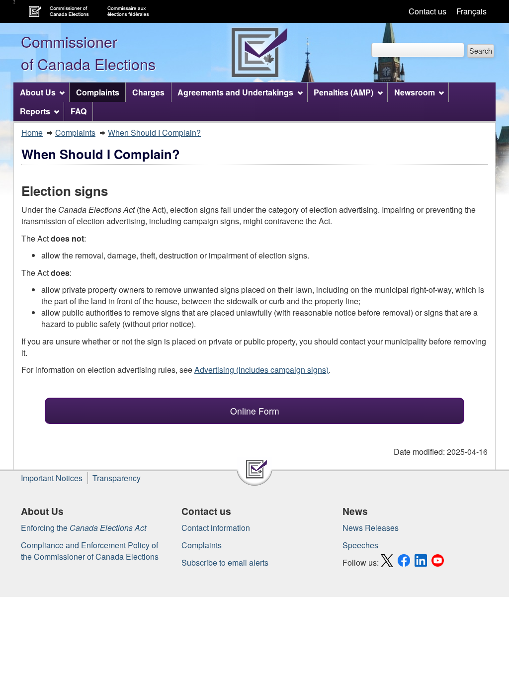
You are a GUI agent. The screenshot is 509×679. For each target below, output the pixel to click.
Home (32, 132)
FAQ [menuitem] (78, 111)
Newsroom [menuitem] (414, 92)
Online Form (254, 411)
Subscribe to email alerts (224, 562)
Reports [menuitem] (35, 111)
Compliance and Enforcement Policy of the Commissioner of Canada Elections (90, 550)
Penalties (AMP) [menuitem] (343, 92)
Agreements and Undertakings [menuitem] (235, 92)
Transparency (116, 478)
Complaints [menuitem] (97, 92)
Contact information (215, 527)
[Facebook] (405, 562)
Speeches (360, 545)
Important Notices (52, 478)
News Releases (370, 527)
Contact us (427, 11)
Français (471, 11)
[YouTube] (438, 562)
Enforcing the (83, 527)
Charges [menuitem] (148, 92)
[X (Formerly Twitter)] (388, 562)
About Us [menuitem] (38, 92)
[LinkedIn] (422, 562)
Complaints (75, 132)
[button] (480, 51)
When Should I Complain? (154, 132)
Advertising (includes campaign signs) (261, 369)
